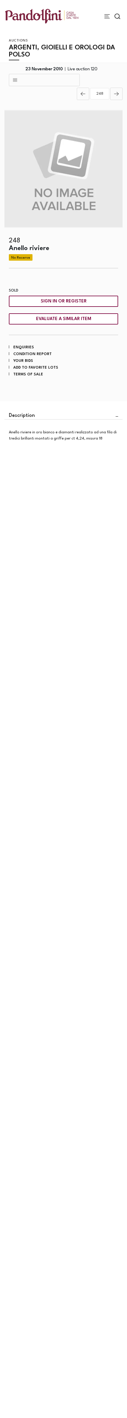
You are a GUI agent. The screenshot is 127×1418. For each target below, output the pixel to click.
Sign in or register (64, 301)
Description (22, 415)
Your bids (23, 361)
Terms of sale (28, 374)
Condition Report (32, 354)
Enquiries (23, 347)
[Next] (116, 94)
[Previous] (83, 94)
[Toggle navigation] (107, 16)
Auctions (18, 40)
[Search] (117, 16)
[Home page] (41, 16)
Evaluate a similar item (63, 319)
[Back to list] (44, 80)
